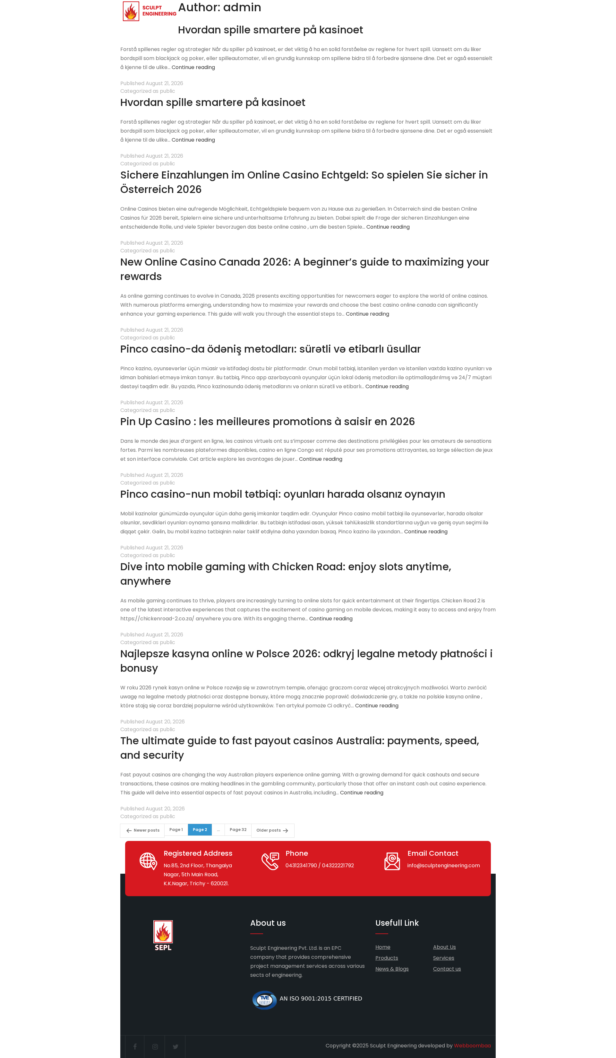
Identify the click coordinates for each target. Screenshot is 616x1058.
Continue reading (193, 67)
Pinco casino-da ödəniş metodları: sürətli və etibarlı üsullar (270, 349)
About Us (444, 947)
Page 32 (238, 829)
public (167, 91)
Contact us (447, 969)
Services (443, 958)
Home (382, 947)
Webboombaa (472, 1045)
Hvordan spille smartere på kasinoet (270, 29)
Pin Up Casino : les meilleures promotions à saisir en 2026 (267, 421)
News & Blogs (392, 969)
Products (386, 958)
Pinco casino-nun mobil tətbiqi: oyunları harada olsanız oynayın (282, 494)
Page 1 (176, 829)
